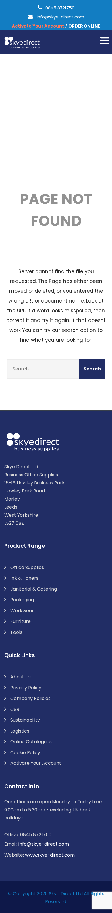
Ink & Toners (24, 578)
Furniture (20, 621)
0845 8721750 (59, 8)
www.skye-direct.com (50, 855)
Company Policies (30, 698)
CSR (14, 709)
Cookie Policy (25, 752)
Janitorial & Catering (33, 589)
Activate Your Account (35, 763)
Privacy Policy (25, 687)
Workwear (22, 610)
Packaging (22, 599)
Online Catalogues (31, 741)
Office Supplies (27, 567)
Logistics (19, 731)
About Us (20, 677)
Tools (16, 632)
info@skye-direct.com (60, 17)
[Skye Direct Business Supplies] (22, 42)
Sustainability (25, 720)
